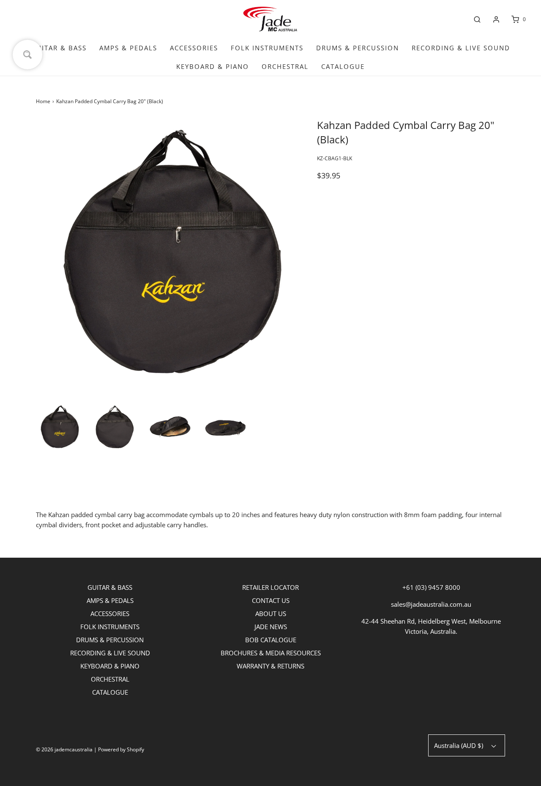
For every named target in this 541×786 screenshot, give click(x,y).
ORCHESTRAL (285, 66)
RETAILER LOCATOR (270, 587)
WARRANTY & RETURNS (270, 666)
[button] (59, 426)
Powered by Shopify (121, 749)
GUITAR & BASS (59, 48)
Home (43, 101)
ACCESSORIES (194, 48)
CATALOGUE (343, 66)
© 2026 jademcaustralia (64, 749)
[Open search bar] (477, 19)
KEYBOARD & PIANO (212, 66)
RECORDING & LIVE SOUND (461, 48)
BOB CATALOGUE (270, 639)
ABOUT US (270, 613)
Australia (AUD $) (459, 745)
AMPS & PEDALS (128, 48)
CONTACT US (271, 600)
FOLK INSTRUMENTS (267, 48)
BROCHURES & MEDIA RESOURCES (271, 653)
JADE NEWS (270, 626)
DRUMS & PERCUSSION (357, 48)
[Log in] (496, 19)
